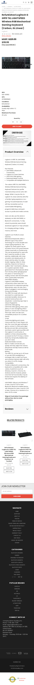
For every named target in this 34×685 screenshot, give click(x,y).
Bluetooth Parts (17, 567)
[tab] (17, 151)
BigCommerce (20, 666)
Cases (17, 569)
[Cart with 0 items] (28, 2)
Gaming (17, 555)
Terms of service (17, 521)
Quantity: (17, 118)
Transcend (17, 608)
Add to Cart (9, 471)
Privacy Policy (17, 530)
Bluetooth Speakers (17, 553)
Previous (2, 440)
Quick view (9, 468)
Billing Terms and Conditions (17, 523)
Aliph (17, 605)
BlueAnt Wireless (17, 601)
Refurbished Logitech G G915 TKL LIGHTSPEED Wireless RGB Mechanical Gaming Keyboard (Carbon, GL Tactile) (9, 454)
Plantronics (17, 598)
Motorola (17, 593)
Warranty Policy (17, 533)
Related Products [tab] (15, 420)
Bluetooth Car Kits (17, 562)
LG (17, 596)
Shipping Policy (17, 528)
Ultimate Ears (17, 603)
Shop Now (17, 514)
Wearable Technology (17, 557)
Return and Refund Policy (17, 526)
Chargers (17, 572)
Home (17, 511)
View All (17, 610)
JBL (17, 591)
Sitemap (17, 542)
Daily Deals (17, 538)
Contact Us (17, 535)
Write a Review (6, 36)
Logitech (17, 586)
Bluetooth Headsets (17, 560)
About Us (17, 516)
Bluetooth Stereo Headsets (17, 565)
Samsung (17, 589)
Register (20, 540)
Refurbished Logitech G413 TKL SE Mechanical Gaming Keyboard (25, 450)
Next (32, 440)
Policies (17, 518)
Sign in (13, 540)
